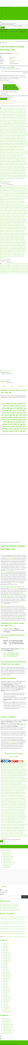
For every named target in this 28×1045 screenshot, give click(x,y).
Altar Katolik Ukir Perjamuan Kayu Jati (9, 910)
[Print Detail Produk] (10, 399)
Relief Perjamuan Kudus (9, 862)
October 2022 (6, 998)
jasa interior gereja (14, 780)
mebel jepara (16, 724)
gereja (12, 774)
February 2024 (6, 989)
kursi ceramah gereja (15, 790)
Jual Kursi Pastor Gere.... (6, 379)
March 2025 (6, 969)
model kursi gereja (5, 830)
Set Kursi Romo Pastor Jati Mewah (16, 923)
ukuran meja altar (10, 835)
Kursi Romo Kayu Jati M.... (6, 370)
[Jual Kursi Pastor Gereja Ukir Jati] (2, 376)
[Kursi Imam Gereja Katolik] (14, 143)
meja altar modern (20, 822)
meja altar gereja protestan (12, 818)
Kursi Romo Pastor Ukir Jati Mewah (9, 904)
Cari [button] (3, 27)
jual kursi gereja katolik (12, 784)
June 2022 (5, 1004)
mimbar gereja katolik (6, 827)
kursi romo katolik (15, 807)
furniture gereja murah (13, 772)
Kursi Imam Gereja (10, 41)
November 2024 (7, 975)
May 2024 (5, 984)
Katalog (5, 17)
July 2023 (5, 993)
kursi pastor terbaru (16, 801)
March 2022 (6, 1006)
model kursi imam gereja (17, 830)
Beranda (2, 41)
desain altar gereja (5, 770)
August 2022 (6, 1001)
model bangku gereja (18, 828)
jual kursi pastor (9, 787)
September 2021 (7, 1012)
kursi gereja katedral (14, 793)
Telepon (10, 87)
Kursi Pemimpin (10, 558)
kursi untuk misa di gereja (15, 810)
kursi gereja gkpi (9, 792)
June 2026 (5, 946)
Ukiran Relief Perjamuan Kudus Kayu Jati (15, 936)
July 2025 (5, 963)
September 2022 (7, 999)
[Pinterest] (17, 761)
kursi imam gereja (9, 795)
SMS (9, 34)
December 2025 (7, 955)
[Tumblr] (9, 761)
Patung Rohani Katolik (8, 856)
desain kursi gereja (15, 770)
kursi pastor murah (5, 801)
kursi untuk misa (5, 810)
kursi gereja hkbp (18, 792)
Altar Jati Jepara (13, 664)
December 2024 (7, 973)
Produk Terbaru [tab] (21, 386)
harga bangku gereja (18, 777)
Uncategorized (6, 867)
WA (9, 37)
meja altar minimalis (10, 822)
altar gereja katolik (10, 764)
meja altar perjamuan (6, 824)
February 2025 (6, 970)
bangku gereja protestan (7, 769)
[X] (2, 761)
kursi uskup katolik (12, 812)
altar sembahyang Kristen (18, 766)
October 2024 (6, 977)
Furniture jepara (13, 742)
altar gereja (7, 763)
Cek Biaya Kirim (7, 19)
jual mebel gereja (10, 789)
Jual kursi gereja (9, 781)
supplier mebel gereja (10, 833)
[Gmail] (19, 761)
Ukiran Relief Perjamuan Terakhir (8, 907)
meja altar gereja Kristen (11, 816)
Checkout (21, 845)
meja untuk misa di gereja (18, 825)
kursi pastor (16, 798)
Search (2, 894)
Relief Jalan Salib (7, 861)
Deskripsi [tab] (4, 386)
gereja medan (17, 775)
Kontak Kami (6, 14)
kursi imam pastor (19, 796)
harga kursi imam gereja (17, 778)
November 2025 (7, 957)
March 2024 (6, 987)
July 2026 (5, 944)
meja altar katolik (20, 819)
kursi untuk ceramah (10, 809)
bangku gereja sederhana (20, 769)
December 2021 (7, 1009)
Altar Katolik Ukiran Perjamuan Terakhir (10, 908)
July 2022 (5, 1002)
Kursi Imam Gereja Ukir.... (6, 259)
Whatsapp (11, 89)
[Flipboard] (14, 761)
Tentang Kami (6, 11)
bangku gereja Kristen (17, 767)
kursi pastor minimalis (20, 799)
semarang (13, 832)
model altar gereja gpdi (7, 828)
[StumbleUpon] (9, 399)
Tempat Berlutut (7, 865)
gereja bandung (19, 774)
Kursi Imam (7, 570)
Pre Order (4, 99)
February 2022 (6, 1007)
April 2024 (5, 986)
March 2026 (6, 951)
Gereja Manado (9, 775)
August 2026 (6, 943)
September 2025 (7, 960)
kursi (20, 567)
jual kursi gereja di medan (7, 783)
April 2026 (5, 949)
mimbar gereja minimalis (18, 827)
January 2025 (6, 972)
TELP (9, 35)
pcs (1, 841)
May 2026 (5, 948)
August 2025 (6, 961)
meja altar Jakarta (11, 819)
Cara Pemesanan (7, 13)
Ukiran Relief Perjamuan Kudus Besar (9, 905)
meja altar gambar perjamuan (11, 813)
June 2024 (5, 983)
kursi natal (9, 798)
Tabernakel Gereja (7, 864)
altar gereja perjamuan (21, 764)
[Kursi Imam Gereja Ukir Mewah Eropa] (14, 221)
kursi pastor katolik (9, 799)
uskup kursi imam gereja (11, 836)
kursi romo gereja (19, 806)
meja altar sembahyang (18, 824)
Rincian (7, 845)
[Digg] (4, 399)
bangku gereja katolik (6, 767)
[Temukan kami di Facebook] (6, 1036)
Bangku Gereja (6, 850)
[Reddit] (5, 399)
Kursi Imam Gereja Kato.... (6, 181)
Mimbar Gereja (6, 855)
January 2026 (6, 954)
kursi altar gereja (19, 789)
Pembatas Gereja (7, 859)
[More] (22, 761)
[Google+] (3, 399)
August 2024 (6, 980)
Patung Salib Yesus (7, 858)
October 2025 (6, 958)
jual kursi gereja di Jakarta (20, 781)
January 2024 (6, 990)
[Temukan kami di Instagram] (6, 1039)
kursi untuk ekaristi (20, 809)
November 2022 (7, 996)
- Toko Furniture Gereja (10, 1042)
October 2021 (6, 1010)
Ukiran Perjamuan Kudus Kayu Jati (16, 928)
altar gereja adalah (15, 763)
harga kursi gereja (5, 778)
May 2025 (5, 966)
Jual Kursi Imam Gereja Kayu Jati (15, 919)
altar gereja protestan (6, 766)
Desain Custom (6, 16)
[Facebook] (1, 399)
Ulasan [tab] (12, 386)
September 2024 (7, 978)
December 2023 (7, 992)
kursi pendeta (19, 803)
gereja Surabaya (8, 777)
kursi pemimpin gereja (10, 803)
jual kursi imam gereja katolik (12, 786)
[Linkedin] (6, 399)
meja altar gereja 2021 (10, 815)
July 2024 (5, 981)
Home (4, 10)
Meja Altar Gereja (7, 853)
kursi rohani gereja (9, 806)
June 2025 (5, 964)
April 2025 (5, 967)
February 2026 (6, 952)
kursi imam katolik (9, 796)
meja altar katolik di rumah (7, 821)
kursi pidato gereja (14, 804)
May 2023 (5, 995)
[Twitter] (2, 399)
